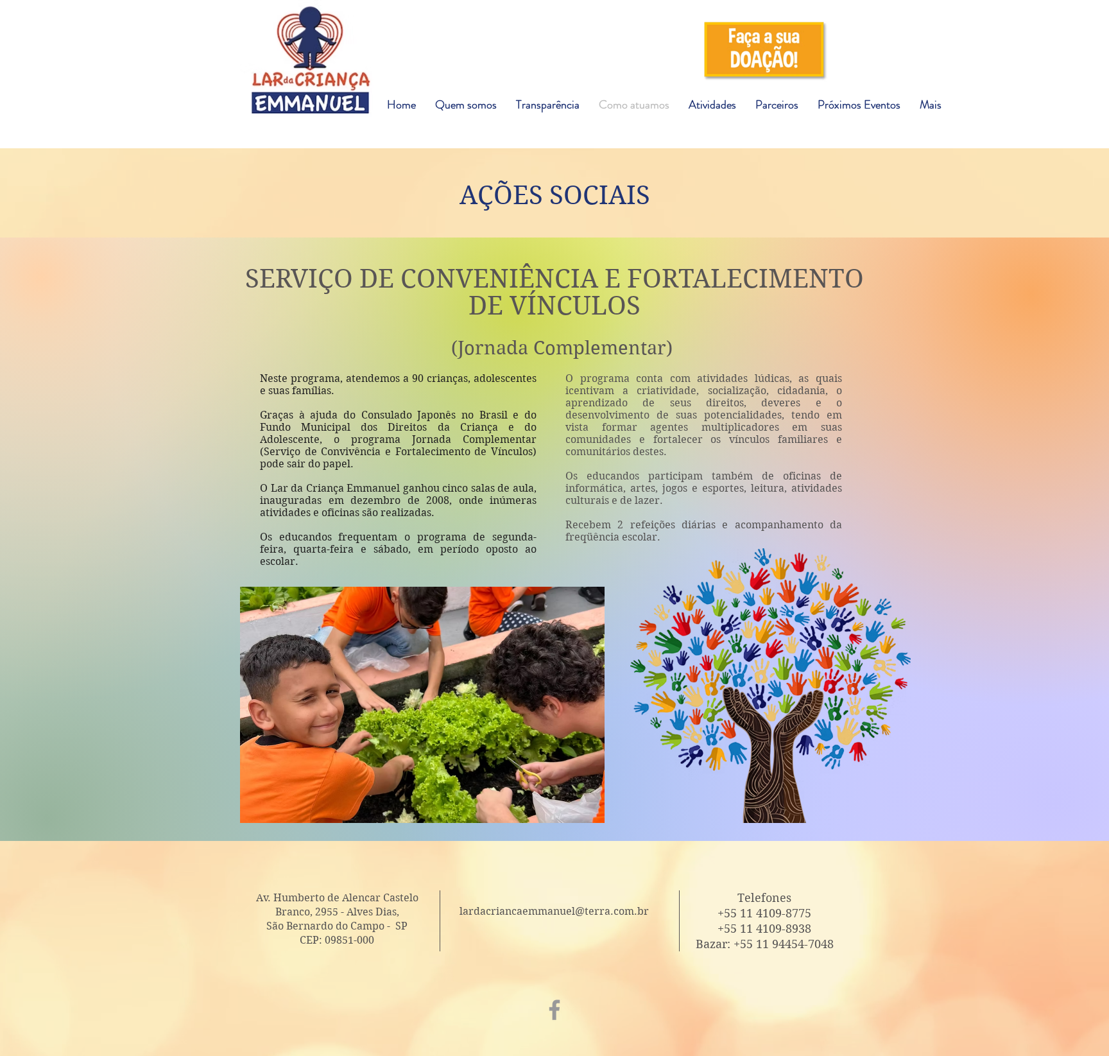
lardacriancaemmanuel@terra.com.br (554, 911)
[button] (591, 51)
